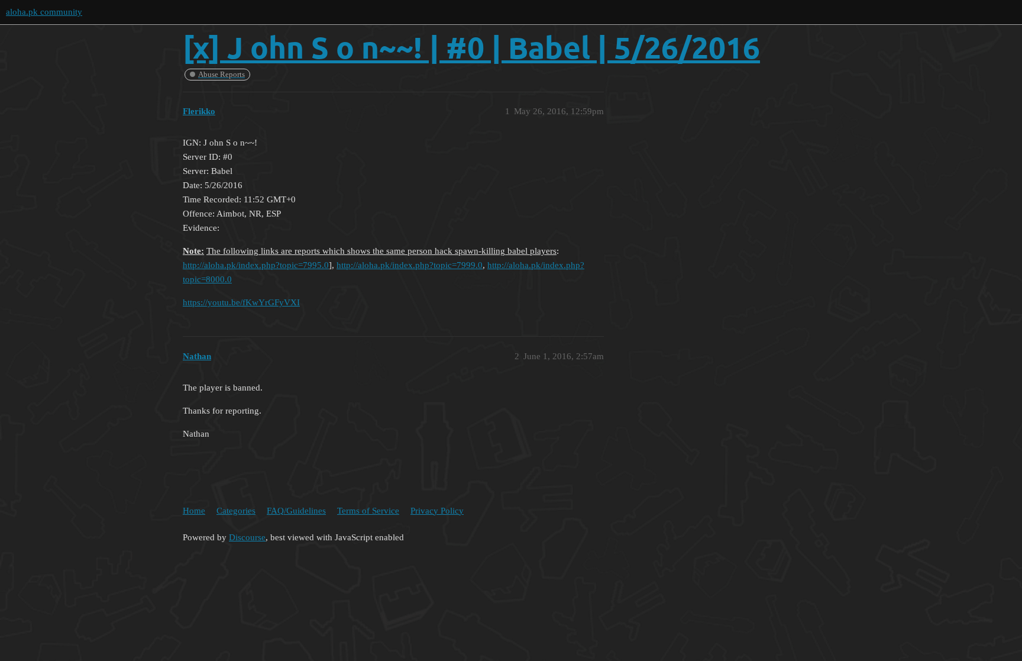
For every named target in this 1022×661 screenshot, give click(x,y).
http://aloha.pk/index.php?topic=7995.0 (256, 265)
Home (194, 510)
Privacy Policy (437, 510)
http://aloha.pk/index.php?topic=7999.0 (410, 265)
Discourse (247, 537)
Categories (236, 510)
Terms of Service (368, 510)
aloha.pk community (44, 12)
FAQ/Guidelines (296, 510)
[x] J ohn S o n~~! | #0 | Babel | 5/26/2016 (471, 47)
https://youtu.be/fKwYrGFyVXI (241, 302)
